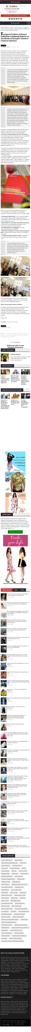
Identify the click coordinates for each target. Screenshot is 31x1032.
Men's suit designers (10, 981)
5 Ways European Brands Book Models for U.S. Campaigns (25, 403)
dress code (4, 868)
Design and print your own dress (20, 927)
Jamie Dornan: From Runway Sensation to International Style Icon (18, 638)
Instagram (19, 19)
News (12, 27)
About (7, 1024)
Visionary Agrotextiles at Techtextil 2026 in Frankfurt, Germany (18, 750)
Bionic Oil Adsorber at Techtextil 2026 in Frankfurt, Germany (17, 742)
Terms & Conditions (19, 1024)
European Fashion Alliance (13, 333)
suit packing (5, 892)
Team (12, 1024)
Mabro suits (14, 898)
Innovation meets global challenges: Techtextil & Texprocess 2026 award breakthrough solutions (16, 795)
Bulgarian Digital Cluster (22, 1022)
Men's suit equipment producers (15, 984)
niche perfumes (6, 935)
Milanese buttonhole (7, 876)
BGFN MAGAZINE (5, 27)
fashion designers (11, 335)
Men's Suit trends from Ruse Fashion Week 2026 (18, 698)
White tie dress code (20, 895)
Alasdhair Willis (5, 873)
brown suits (23, 863)
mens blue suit (19, 876)
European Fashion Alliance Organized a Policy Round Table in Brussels (25, 380)
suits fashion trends (7, 925)
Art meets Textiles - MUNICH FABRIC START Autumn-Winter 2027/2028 (17, 629)
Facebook (9, 19)
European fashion (22, 335)
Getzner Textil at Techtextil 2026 (15, 724)
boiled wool (23, 892)
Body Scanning (5, 906)
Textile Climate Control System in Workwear (16, 707)
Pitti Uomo (22, 898)
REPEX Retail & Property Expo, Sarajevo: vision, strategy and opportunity (18, 811)
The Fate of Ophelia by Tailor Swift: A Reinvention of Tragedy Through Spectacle (18, 846)
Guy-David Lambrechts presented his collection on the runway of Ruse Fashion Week (18, 760)
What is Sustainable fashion (9, 922)
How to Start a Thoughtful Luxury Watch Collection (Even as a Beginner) (17, 594)
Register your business (15, 532)
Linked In (16, 19)
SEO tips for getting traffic (8, 879)
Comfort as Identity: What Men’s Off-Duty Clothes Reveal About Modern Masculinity (5, 404)
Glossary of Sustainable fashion (10, 919)
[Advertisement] (15, 429)
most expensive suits (7, 903)
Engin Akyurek (16, 881)
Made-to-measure (5, 1001)
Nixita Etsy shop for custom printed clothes (12, 941)
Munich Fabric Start (24, 911)
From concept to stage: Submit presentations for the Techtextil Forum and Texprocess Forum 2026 (18, 838)
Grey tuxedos (5, 898)
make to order (24, 873)
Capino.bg (4, 938)
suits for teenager (14, 868)
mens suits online (19, 903)
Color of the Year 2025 (16, 930)
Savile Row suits (19, 887)
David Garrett (20, 879)
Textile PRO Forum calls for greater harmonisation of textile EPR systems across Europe (17, 621)
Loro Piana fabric (17, 865)
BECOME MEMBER (15, 342)
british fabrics (5, 890)
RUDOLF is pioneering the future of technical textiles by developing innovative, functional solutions (16, 717)
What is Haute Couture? (15, 938)
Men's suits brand (16, 906)
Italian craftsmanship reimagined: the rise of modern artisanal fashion (18, 828)
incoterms (13, 911)
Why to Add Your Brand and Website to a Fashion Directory (17, 802)
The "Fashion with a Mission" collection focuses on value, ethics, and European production (17, 769)
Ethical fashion (5, 927)
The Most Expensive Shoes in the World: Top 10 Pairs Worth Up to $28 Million (18, 603)
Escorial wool (5, 911)
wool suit (14, 871)
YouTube (21, 19)
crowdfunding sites (6, 914)
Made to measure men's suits (19, 884)
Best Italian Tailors (15, 900)
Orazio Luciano (23, 871)
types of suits (13, 892)
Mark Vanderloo (6, 865)
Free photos (5, 930)
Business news (18, 27)
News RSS (13, 1022)
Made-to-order (15, 1001)
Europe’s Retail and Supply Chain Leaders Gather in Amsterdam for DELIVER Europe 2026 (18, 682)
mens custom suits (16, 890)
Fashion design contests (21, 925)
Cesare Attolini (5, 871)
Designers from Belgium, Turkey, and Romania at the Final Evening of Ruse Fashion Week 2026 (17, 786)
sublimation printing (19, 914)
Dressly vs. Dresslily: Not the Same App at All (15, 402)
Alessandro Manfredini (21, 908)
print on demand (6, 917)
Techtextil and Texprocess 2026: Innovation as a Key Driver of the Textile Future (17, 821)
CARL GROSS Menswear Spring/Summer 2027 (18, 672)
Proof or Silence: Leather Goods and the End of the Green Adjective (5, 379)
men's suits (14, 957)
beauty (24, 868)
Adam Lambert (18, 860)
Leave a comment (13, 322)
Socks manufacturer (7, 933)
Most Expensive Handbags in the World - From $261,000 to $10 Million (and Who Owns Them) (18, 613)
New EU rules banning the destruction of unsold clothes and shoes (15, 378)
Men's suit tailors (17, 979)
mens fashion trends (7, 887)
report (13, 145)
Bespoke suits (4, 1014)
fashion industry (6, 336)
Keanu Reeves (5, 884)
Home (2, 1024)
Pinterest (14, 19)
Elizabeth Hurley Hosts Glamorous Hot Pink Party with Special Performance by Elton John (17, 734)
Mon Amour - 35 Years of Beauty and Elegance (16, 690)
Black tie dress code (7, 895)
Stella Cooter (6, 47)
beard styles (24, 919)
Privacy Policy (6, 1025)
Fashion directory (20, 959)
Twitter (12, 19)
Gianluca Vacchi (6, 881)
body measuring (19, 933)
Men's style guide (10, 959)
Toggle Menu (16, 2)
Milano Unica (5, 900)
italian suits (15, 873)
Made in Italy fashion (18, 917)
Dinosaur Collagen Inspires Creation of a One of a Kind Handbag (18, 646)
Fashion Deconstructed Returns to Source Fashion (18, 664)
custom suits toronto (7, 860)
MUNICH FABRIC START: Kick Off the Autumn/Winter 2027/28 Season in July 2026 (17, 656)
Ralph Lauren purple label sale (9, 863)
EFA (23, 333)
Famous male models (7, 908)
